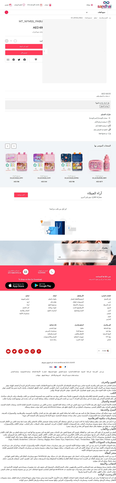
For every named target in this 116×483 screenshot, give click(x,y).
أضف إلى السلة (24, 46)
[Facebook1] (39, 351)
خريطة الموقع (46, 375)
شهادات (38, 375)
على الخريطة (107, 305)
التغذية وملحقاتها (79, 310)
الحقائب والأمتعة (24, 310)
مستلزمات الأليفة (24, 313)
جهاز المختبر (52, 328)
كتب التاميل (26, 308)
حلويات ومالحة (52, 308)
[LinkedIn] (26, 351)
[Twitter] (14, 351)
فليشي (109, 313)
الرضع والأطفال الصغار (77, 299)
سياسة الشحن (15, 371)
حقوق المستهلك (52, 371)
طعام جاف (53, 302)
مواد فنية (108, 331)
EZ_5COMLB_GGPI (44, 178)
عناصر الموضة (25, 299)
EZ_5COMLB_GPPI (16, 178)
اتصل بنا (44, 371)
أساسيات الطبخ (52, 310)
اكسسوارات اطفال (78, 302)
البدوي (109, 308)
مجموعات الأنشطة (78, 305)
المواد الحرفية (107, 334)
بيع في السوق (104, 106)
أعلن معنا (95, 371)
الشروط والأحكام (56, 375)
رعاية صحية (53, 339)
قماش (109, 339)
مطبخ (95, 18)
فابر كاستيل (107, 299)
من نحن (101, 371)
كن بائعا (89, 371)
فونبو (109, 316)
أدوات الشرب (80, 339)
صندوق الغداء (88, 18)
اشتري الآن (24, 53)
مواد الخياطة (107, 328)
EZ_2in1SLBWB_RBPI (99, 178)
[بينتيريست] (20, 351)
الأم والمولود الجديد (78, 308)
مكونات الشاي (52, 299)
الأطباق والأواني (79, 334)
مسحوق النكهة (52, 305)
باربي (109, 302)
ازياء (28, 305)
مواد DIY (108, 337)
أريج (28, 302)
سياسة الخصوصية (25, 371)
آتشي (109, 310)
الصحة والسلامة (52, 334)
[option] (74, 51)
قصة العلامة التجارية (74, 371)
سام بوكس (99, 96)
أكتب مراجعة (21, 195)
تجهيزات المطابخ (79, 337)
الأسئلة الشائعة (36, 371)
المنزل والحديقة (103, 18)
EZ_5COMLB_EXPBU (72, 178)
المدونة (83, 371)
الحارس (108, 319)
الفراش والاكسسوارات (50, 337)
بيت (110, 18)
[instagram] (32, 351)
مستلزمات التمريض (50, 331)
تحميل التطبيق (63, 371)
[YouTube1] (8, 351)
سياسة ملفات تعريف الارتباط (70, 375)
